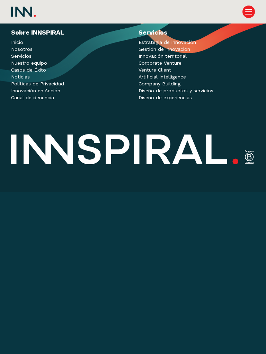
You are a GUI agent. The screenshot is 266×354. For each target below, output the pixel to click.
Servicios (21, 56)
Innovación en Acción (35, 90)
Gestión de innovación (164, 49)
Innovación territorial (163, 56)
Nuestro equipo (29, 63)
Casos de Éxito (28, 70)
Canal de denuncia (32, 97)
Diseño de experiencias (165, 97)
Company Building (159, 83)
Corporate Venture (160, 63)
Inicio (17, 42)
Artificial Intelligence (162, 77)
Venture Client (155, 70)
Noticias (20, 77)
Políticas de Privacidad (37, 83)
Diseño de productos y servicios (176, 90)
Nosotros (22, 49)
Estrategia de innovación (167, 42)
